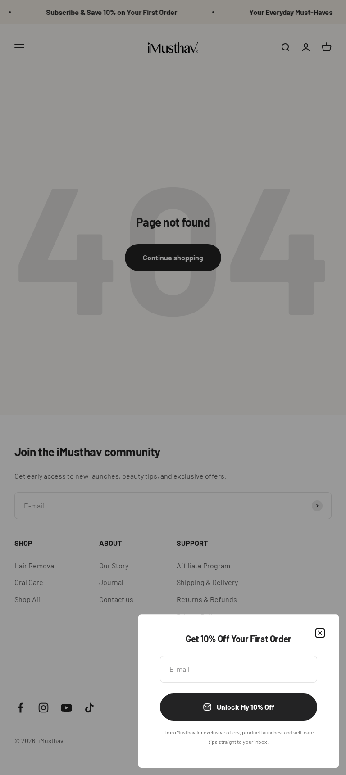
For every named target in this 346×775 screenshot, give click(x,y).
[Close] (320, 633)
